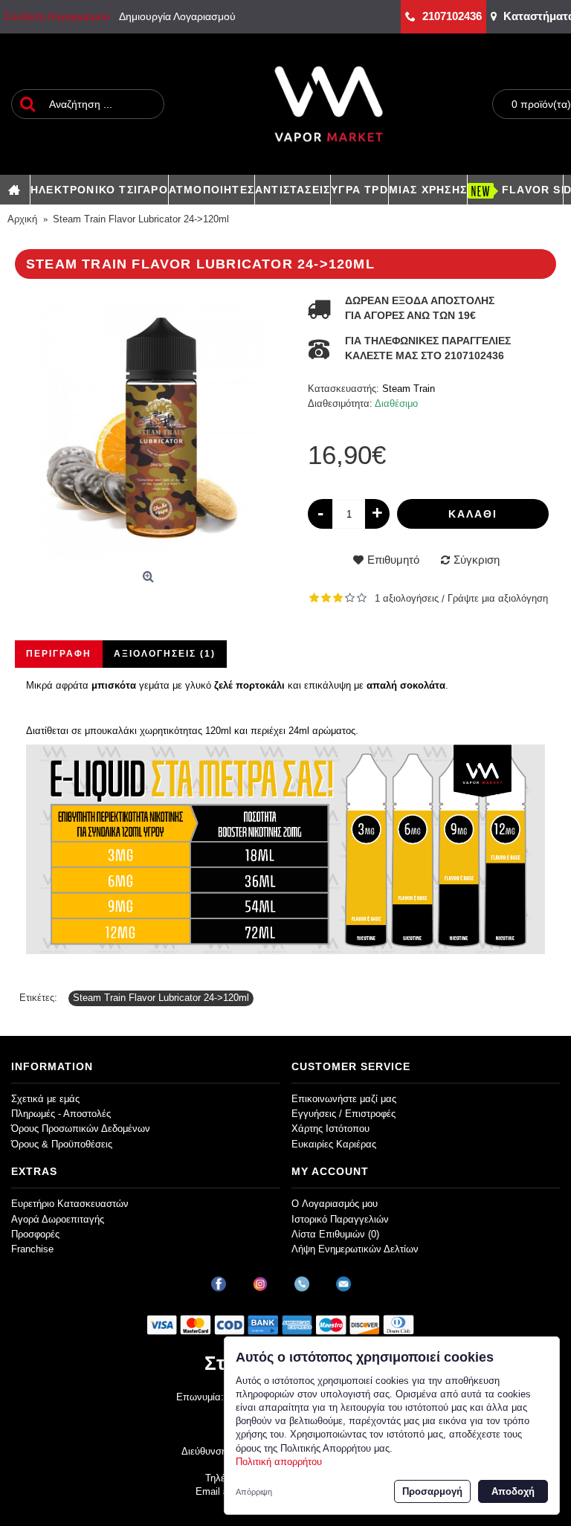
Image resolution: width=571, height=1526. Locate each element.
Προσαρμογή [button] (432, 1491)
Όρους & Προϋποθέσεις (61, 1144)
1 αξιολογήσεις (407, 598)
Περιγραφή (58, 653)
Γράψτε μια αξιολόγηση (498, 598)
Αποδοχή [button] (513, 1491)
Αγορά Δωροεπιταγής (57, 1219)
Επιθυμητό (393, 559)
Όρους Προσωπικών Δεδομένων (80, 1128)
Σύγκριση (477, 559)
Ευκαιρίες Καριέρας (333, 1144)
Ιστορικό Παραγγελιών (340, 1219)
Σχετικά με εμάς (45, 1098)
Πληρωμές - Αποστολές (61, 1113)
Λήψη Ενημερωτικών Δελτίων (355, 1249)
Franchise (32, 1249)
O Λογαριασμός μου (334, 1203)
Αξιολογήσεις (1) (165, 653)
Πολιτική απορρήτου (279, 1461)
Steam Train (408, 388)
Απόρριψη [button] (254, 1491)
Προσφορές (35, 1234)
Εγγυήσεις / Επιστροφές (343, 1113)
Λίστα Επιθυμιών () (335, 1234)
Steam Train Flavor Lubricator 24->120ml (161, 997)
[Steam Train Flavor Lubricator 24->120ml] (150, 429)
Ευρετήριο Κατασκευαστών (70, 1203)
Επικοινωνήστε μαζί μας (343, 1098)
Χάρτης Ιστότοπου (330, 1128)
